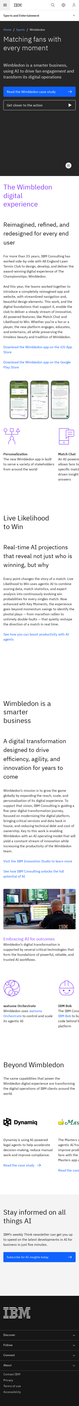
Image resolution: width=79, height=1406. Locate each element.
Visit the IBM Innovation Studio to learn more (38, 861)
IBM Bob (64, 1016)
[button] (63, 5)
